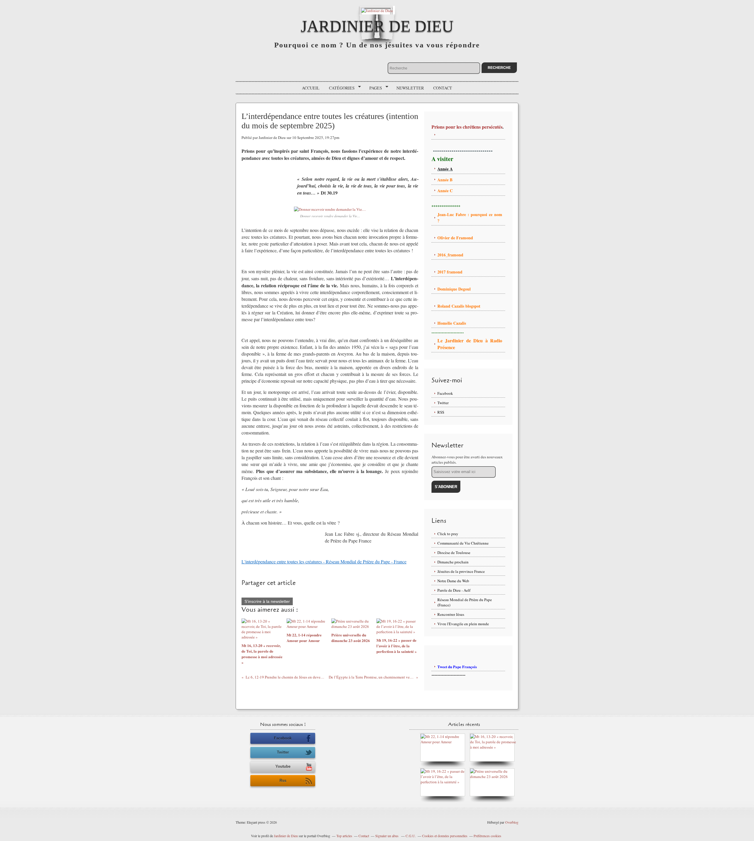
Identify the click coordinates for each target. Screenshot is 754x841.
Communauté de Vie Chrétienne (463, 543)
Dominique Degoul (454, 289)
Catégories (340, 88)
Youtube (282, 766)
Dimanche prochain (453, 562)
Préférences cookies (487, 835)
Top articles (344, 835)
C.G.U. (411, 835)
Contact (442, 88)
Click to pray (447, 533)
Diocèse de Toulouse (453, 552)
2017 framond (449, 272)
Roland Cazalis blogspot (459, 306)
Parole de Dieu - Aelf (453, 590)
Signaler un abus (387, 835)
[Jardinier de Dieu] (377, 10)
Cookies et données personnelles (444, 835)
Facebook (445, 393)
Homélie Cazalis (451, 323)
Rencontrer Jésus (450, 614)
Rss (283, 780)
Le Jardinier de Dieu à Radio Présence (469, 344)
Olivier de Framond (455, 238)
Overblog (511, 822)
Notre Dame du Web (453, 580)
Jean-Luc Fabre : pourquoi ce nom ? (469, 217)
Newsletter (410, 88)
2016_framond (450, 255)
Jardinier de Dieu (377, 26)
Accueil (311, 88)
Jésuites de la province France (461, 571)
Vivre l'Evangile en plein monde (463, 623)
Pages (373, 88)
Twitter (443, 402)
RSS (440, 412)
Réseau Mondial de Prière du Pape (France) (464, 602)
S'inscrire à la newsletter (267, 601)
